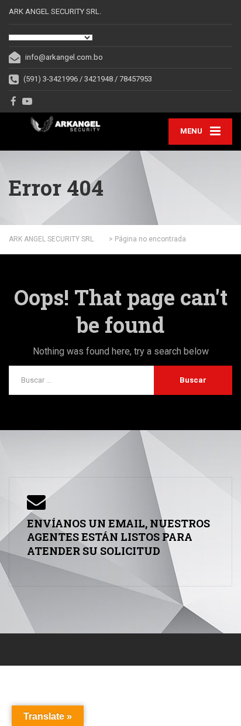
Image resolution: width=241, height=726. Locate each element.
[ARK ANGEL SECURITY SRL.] (64, 124)
